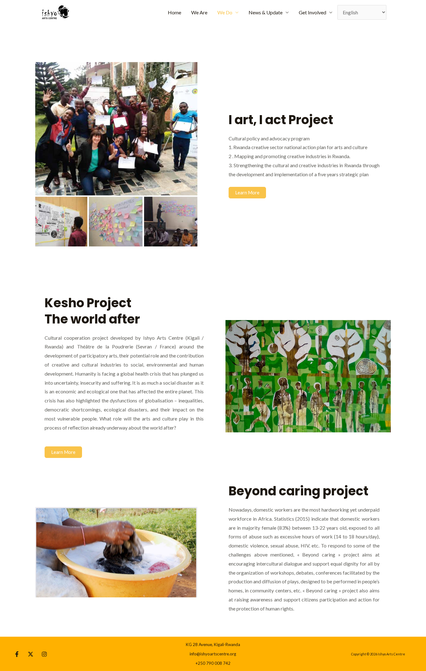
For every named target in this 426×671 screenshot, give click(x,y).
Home (174, 12)
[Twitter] (30, 654)
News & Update (266, 12)
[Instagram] (44, 654)
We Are (199, 12)
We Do (224, 12)
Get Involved (312, 12)
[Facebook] (17, 654)
